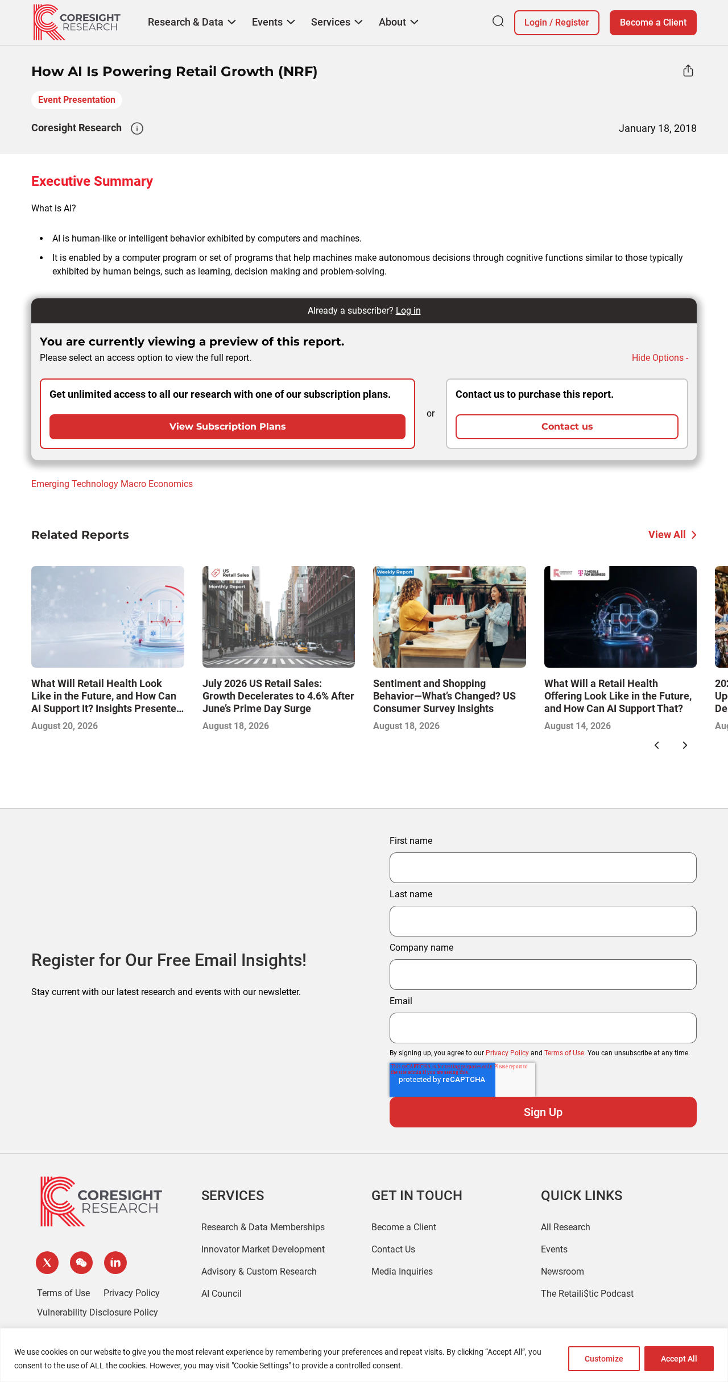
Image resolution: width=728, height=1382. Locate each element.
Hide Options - (660, 357)
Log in (408, 310)
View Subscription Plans (227, 426)
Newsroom (562, 1271)
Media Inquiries (402, 1271)
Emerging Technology (74, 483)
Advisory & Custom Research (259, 1271)
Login (535, 22)
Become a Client (653, 22)
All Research (565, 1227)
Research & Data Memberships (263, 1227)
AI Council (221, 1293)
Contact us (567, 426)
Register (572, 22)
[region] (364, 1355)
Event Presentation (76, 99)
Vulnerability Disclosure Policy (97, 1312)
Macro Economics (157, 483)
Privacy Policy (507, 1053)
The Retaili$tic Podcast (587, 1293)
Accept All (679, 1358)
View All (667, 534)
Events (554, 1249)
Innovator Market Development (263, 1249)
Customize (604, 1358)
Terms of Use (564, 1053)
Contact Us (393, 1249)
